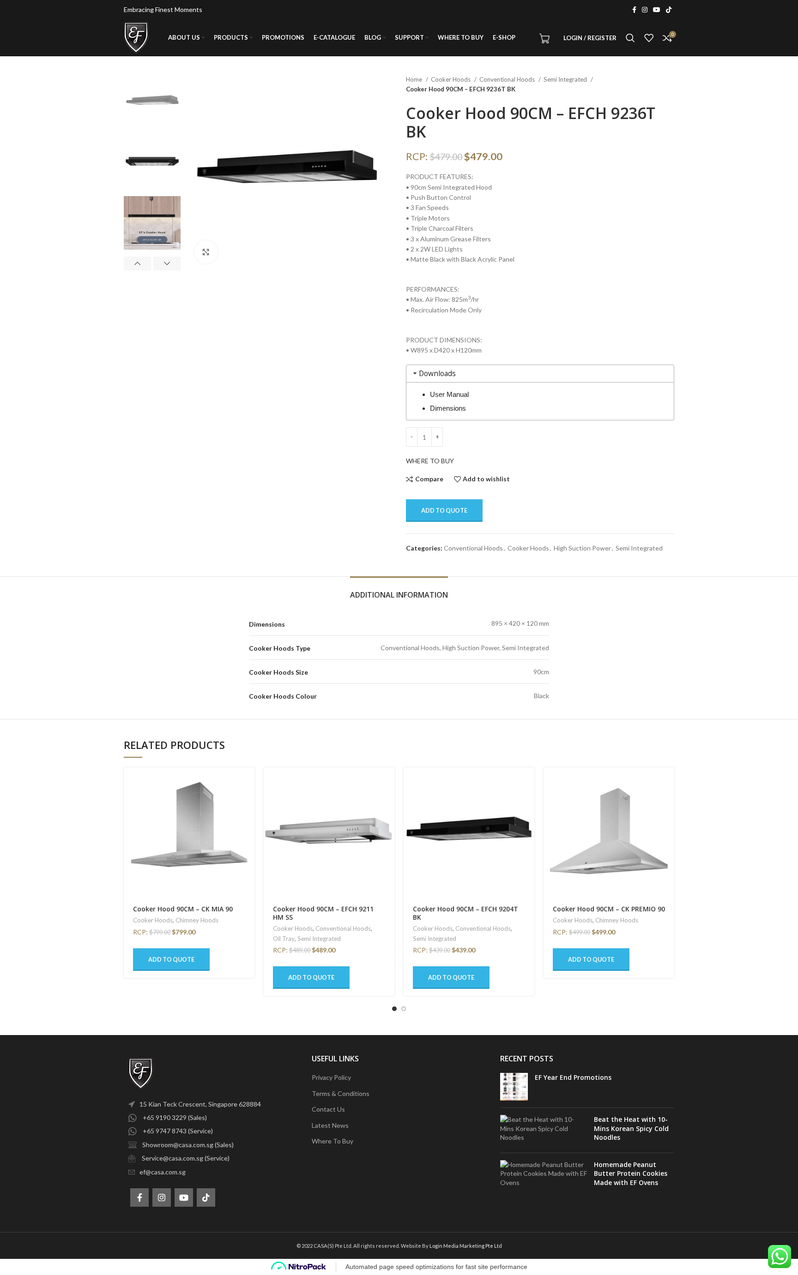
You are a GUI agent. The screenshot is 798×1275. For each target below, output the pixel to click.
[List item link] (210, 1104)
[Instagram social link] (644, 10)
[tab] (399, 590)
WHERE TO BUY (430, 461)
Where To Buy (332, 1141)
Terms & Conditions (340, 1093)
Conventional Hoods (507, 79)
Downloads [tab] (437, 373)
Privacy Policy (331, 1077)
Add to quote (444, 510)
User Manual (449, 394)
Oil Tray (284, 938)
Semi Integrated (566, 79)
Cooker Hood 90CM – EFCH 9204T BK (465, 913)
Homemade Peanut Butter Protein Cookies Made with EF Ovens (630, 1173)
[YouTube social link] (656, 10)
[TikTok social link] (668, 10)
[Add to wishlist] (247, 824)
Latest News (330, 1125)
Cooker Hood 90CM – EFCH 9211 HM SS (323, 913)
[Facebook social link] (634, 10)
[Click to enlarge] (206, 251)
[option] (152, 101)
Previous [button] (137, 263)
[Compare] (247, 803)
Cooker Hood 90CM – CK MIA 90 (183, 908)
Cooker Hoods (451, 79)
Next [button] (167, 263)
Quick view (247, 782)
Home (414, 79)
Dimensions (448, 408)
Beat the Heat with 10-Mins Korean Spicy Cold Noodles (631, 1128)
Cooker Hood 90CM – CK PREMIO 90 (609, 908)
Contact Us (328, 1109)
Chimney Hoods (196, 920)
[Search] (630, 38)
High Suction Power (582, 548)
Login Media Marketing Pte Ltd (465, 1246)
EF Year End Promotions (573, 1077)
